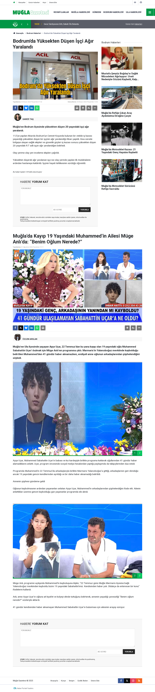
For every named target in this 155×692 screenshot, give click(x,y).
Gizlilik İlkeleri (83, 681)
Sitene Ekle (53, 2)
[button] (83, 108)
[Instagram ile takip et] (133, 680)
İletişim (71, 681)
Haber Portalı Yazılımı (25, 688)
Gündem (96, 12)
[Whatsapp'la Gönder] (37, 108)
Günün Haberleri (34, 2)
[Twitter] (20, 108)
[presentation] (22, 24)
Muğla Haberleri (80, 12)
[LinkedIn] (31, 108)
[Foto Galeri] (141, 2)
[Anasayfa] (14, 2)
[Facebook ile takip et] (121, 680)
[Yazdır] (77, 108)
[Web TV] (135, 2)
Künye (63, 681)
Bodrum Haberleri (113, 12)
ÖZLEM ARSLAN (30, 339)
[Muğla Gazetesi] (31, 12)
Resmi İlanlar (61, 12)
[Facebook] (15, 108)
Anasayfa (19, 33)
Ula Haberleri (133, 12)
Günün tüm (134, 24)
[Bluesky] (26, 108)
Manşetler (22, 2)
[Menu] (150, 12)
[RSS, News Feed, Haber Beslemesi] (139, 680)
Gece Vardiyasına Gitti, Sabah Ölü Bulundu (61, 24)
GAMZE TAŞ (28, 119)
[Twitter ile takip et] (127, 680)
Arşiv (44, 2)
